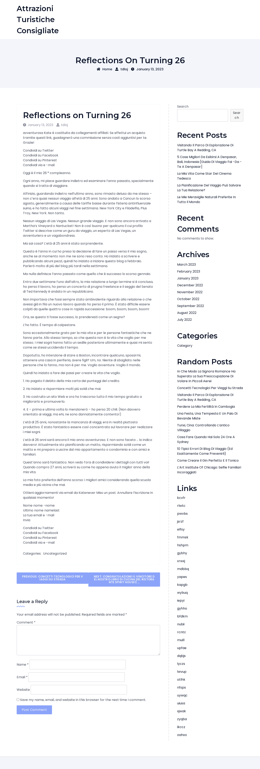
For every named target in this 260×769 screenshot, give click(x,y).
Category (184, 345)
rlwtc (181, 505)
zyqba (182, 719)
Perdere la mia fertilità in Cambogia (206, 406)
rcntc (181, 632)
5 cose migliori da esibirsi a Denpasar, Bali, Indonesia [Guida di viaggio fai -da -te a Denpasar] (209, 162)
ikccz (181, 727)
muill (180, 640)
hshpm (182, 545)
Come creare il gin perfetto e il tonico (208, 460)
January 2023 (187, 278)
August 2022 (186, 312)
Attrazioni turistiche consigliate (38, 19)
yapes (182, 576)
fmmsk (182, 537)
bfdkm (182, 616)
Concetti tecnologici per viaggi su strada (210, 388)
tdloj (124, 69)
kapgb (182, 584)
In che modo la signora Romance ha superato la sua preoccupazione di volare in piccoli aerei (206, 376)
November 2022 (190, 292)
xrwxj (181, 561)
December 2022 (190, 285)
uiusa (181, 703)
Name (23, 664)
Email (22, 677)
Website (23, 689)
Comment (26, 622)
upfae (181, 648)
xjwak (181, 711)
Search (182, 106)
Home (107, 69)
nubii (180, 624)
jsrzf (180, 521)
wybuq (182, 592)
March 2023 (186, 264)
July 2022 (184, 319)
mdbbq (183, 569)
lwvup (181, 671)
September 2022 (190, 306)
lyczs (181, 663)
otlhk (181, 679)
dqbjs (181, 655)
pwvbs (182, 513)
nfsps (181, 687)
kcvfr (181, 497)
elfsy (181, 529)
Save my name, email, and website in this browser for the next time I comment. (83, 699)
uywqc (182, 695)
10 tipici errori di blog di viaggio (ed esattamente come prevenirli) (205, 451)
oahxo (182, 735)
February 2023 (188, 271)
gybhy (182, 553)
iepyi (180, 600)
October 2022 (188, 299)
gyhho (182, 608)
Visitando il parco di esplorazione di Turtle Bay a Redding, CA (205, 147)
